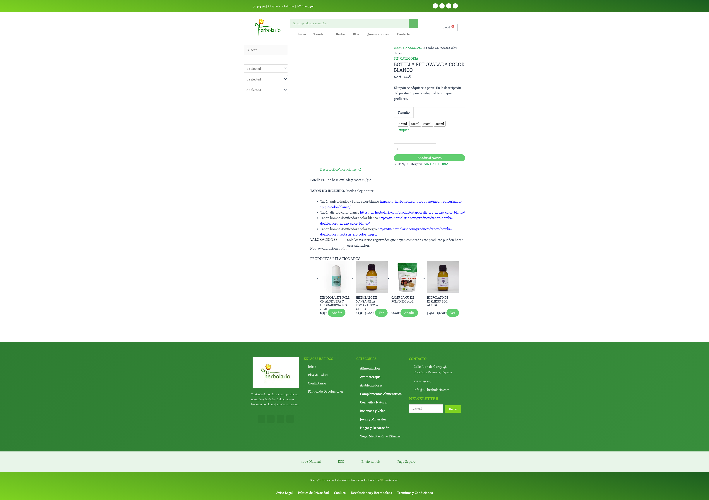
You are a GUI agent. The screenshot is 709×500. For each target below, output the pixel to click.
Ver (367, 353)
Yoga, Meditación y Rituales (380, 474)
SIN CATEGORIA (413, 47)
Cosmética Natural (373, 440)
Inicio (302, 34)
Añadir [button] (328, 353)
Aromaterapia (370, 415)
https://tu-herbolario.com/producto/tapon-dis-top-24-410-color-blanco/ (412, 218)
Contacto (403, 34)
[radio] (416, 109)
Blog (356, 34)
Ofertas (340, 34)
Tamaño (400, 108)
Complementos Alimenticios (381, 432)
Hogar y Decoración (374, 466)
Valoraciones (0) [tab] (343, 175)
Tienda (318, 34)
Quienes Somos (378, 34)
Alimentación (370, 406)
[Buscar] (413, 23)
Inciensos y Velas (372, 449)
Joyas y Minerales (373, 457)
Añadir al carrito (429, 141)
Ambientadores (371, 423)
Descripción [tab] (319, 175)
